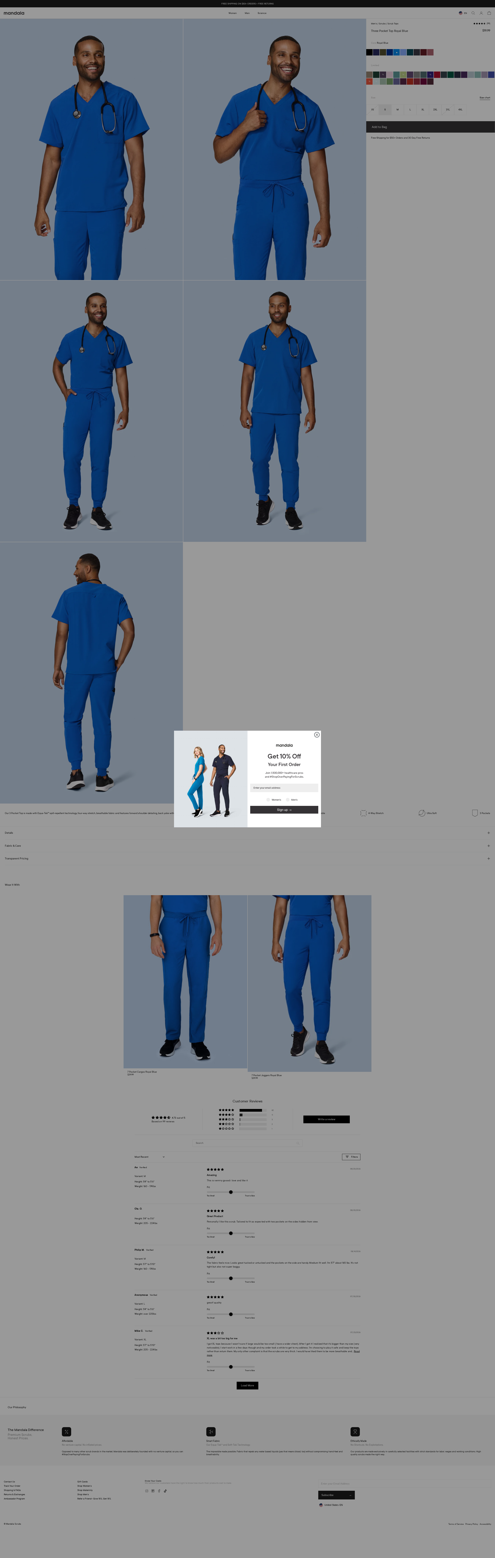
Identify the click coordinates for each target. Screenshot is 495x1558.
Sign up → (284, 809)
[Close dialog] (316, 734)
